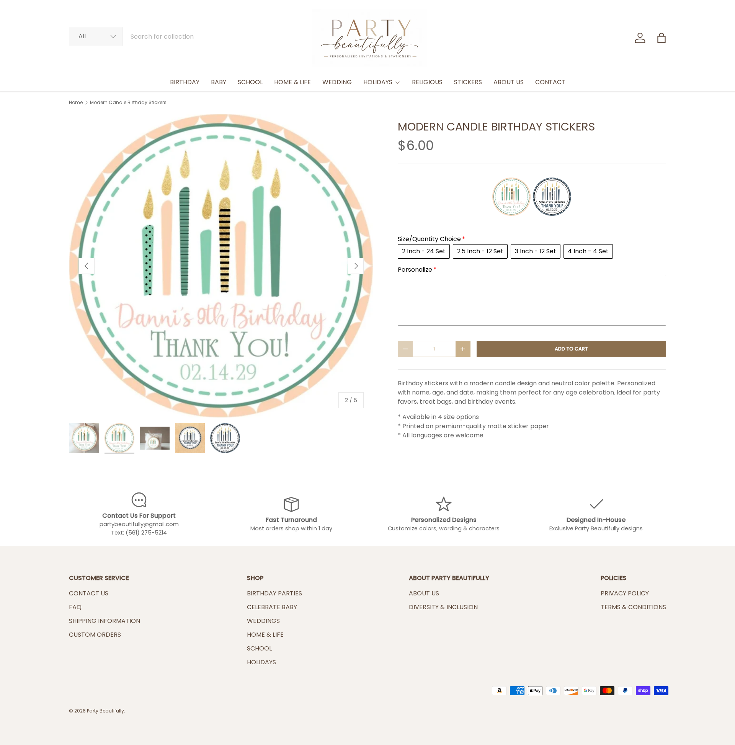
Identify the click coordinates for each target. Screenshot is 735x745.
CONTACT (550, 82)
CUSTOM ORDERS (95, 634)
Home (76, 102)
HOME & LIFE (292, 82)
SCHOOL (250, 82)
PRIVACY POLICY (625, 593)
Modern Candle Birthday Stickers (128, 102)
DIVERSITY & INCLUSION (443, 607)
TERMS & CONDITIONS (633, 607)
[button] (661, 37)
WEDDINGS (263, 620)
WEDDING (337, 82)
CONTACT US (88, 593)
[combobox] (168, 36)
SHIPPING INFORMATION (104, 620)
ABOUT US (508, 82)
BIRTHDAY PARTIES (274, 593)
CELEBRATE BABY (272, 607)
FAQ (75, 607)
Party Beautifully (105, 711)
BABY (218, 82)
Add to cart (571, 349)
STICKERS (468, 82)
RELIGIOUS (427, 82)
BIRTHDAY (184, 82)
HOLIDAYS (377, 82)
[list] (221, 265)
